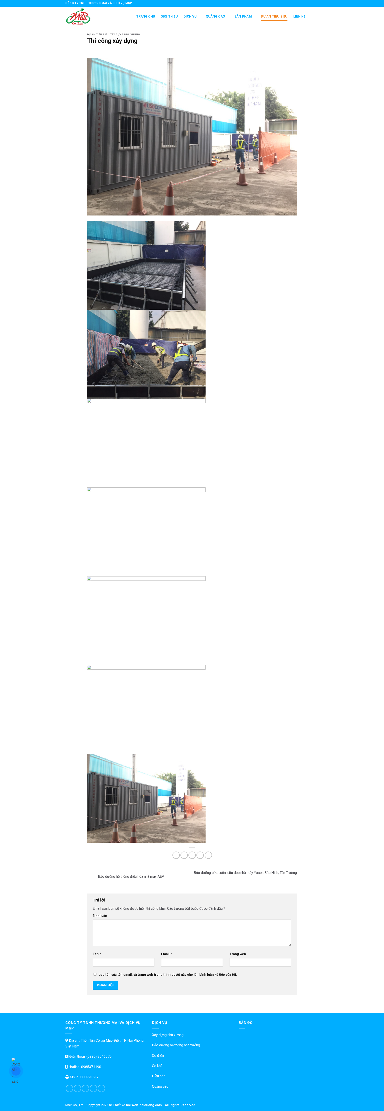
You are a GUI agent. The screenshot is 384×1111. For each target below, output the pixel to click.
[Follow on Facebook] (303, 3)
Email (166, 954)
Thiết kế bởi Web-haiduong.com (137, 1105)
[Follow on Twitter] (312, 3)
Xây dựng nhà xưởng (125, 34)
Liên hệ (299, 16)
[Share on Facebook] (176, 855)
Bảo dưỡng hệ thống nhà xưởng (176, 1045)
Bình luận (100, 916)
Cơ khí (157, 1066)
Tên (97, 954)
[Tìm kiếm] (317, 16)
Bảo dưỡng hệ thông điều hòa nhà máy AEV (130, 877)
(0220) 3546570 (99, 1056)
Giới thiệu (169, 16)
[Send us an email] (316, 3)
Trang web (238, 954)
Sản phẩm (243, 16)
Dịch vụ (190, 16)
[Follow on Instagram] (308, 3)
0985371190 (91, 1067)
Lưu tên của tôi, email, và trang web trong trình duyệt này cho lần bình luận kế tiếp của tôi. (168, 975)
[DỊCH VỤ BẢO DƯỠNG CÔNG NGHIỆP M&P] (87, 17)
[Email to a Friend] (192, 855)
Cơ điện (158, 1055)
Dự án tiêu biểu (274, 16)
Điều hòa (158, 1076)
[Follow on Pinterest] (101, 1088)
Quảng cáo (160, 1086)
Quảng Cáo (215, 16)
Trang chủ (145, 16)
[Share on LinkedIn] (208, 855)
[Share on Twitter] (184, 855)
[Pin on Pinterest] (200, 855)
